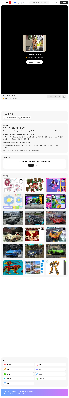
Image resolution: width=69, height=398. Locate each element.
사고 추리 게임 (12, 150)
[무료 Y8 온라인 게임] (8, 3)
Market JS (24, 150)
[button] (5, 147)
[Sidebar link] (2, 2)
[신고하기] (59, 96)
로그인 (56, 2)
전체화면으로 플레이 (34, 62)
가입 (31, 165)
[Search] (31, 2)
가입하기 (63, 2)
